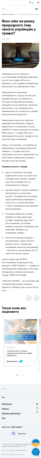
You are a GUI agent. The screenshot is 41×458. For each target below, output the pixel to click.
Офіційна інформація (11, 413)
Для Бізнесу (7, 404)
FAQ (3, 418)
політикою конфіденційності (25, 444)
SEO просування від (14, 450)
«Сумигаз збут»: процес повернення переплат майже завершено (19, 353)
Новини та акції (8, 14)
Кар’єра (5, 409)
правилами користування (11, 446)
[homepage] (5, 9)
